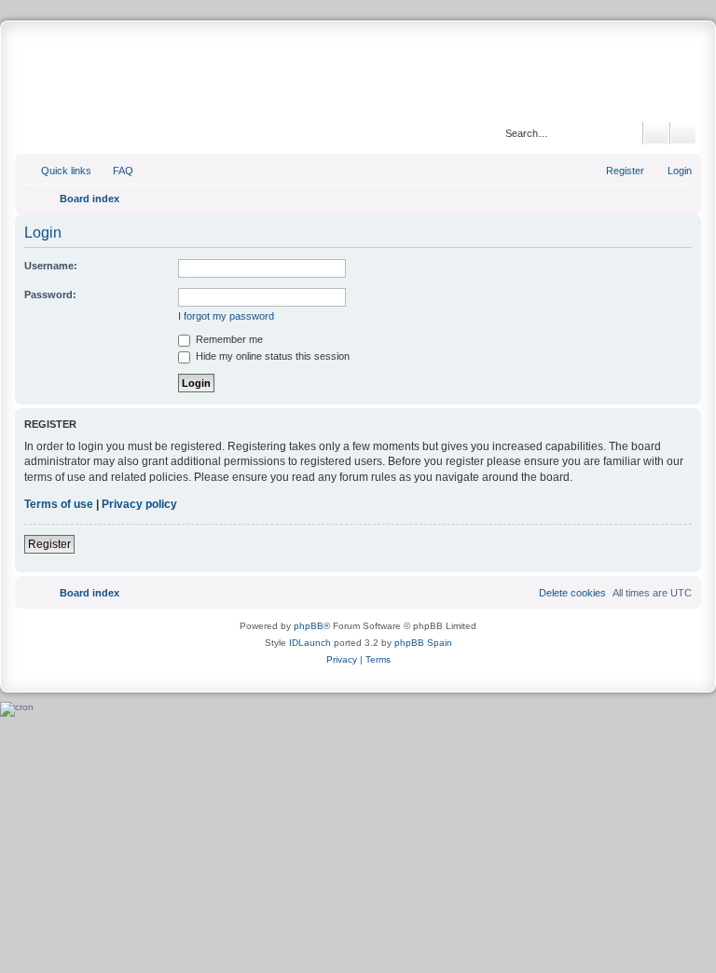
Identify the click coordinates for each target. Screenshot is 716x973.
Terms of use (58, 504)
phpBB (309, 626)
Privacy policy (139, 504)
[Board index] (358, 73)
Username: (50, 265)
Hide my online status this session (271, 356)
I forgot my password (226, 316)
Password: (50, 294)
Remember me (228, 339)
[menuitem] (114, 170)
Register (49, 544)
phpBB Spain (423, 642)
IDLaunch (310, 642)
